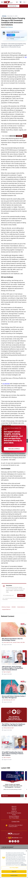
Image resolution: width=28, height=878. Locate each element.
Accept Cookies (14, 875)
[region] (14, 863)
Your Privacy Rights (14, 867)
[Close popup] (25, 427)
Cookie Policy (24, 864)
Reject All (14, 871)
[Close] (26, 850)
